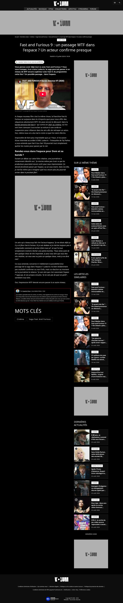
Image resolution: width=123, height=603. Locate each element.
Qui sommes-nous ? (43, 586)
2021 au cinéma (54, 125)
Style (51, 9)
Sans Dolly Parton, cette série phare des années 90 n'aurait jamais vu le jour (98, 456)
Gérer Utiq (75, 590)
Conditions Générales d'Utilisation (27, 586)
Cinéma (32, 37)
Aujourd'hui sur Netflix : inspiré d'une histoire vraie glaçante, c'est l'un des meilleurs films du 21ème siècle (98, 377)
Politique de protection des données (94, 586)
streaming (83, 9)
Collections (60, 9)
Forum (93, 9)
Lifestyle (72, 9)
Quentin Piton (26, 291)
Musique (43, 9)
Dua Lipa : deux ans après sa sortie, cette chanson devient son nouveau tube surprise (98, 508)
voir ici (19, 275)
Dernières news (24, 37)
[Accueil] (61, 3)
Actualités (32, 9)
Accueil (17, 37)
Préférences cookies (84, 590)
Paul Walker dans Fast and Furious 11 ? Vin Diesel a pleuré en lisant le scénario (99, 176)
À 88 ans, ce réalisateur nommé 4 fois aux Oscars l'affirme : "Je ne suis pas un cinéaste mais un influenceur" (99, 441)
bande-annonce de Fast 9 (25, 125)
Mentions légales (54, 586)
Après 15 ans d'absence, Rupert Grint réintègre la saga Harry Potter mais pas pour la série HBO (98, 474)
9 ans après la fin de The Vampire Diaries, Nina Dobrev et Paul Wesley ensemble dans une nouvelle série (99, 264)
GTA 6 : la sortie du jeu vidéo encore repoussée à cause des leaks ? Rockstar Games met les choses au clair (99, 525)
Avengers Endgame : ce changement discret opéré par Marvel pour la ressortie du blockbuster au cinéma (99, 492)
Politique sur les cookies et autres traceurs (71, 586)
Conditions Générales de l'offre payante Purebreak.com (47, 590)
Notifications (67, 590)
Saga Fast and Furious (41, 37)
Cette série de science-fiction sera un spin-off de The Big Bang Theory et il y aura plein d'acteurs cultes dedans (98, 230)
